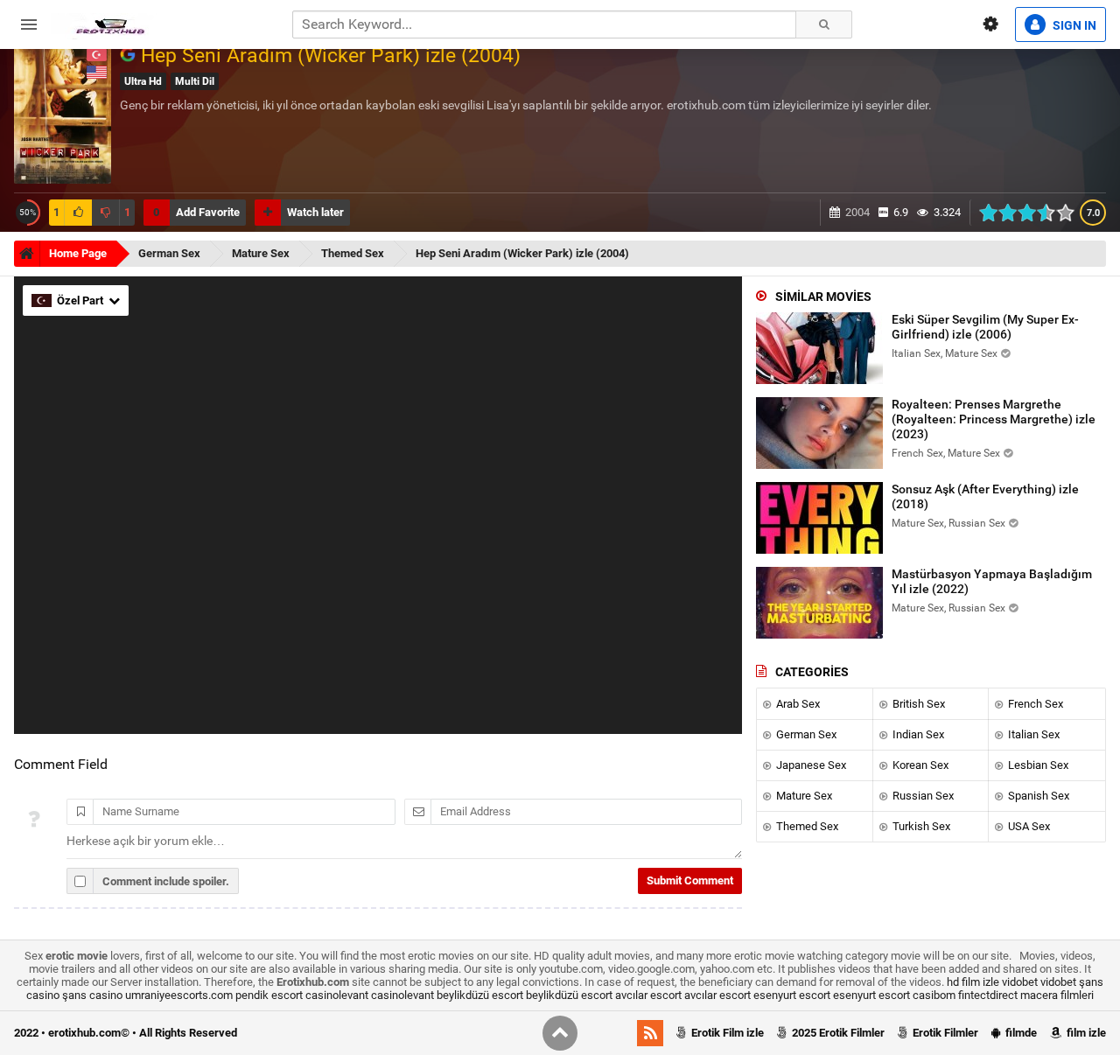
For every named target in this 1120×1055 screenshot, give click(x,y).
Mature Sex (803, 795)
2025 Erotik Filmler (837, 1032)
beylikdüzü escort (480, 995)
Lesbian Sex (1036, 765)
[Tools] (990, 24)
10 (1070, 212)
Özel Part (81, 300)
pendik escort (269, 995)
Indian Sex (917, 734)
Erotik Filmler (944, 1032)
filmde (1020, 1032)
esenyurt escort (791, 995)
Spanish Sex (1037, 795)
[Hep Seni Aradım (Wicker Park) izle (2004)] (130, 55)
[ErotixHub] (110, 24)
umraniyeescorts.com (179, 995)
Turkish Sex (920, 826)
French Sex (1034, 703)
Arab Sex (797, 703)
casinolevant (336, 995)
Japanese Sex (810, 765)
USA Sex (1027, 826)
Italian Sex (1032, 734)
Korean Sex (919, 765)
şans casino (92, 995)
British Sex (917, 703)
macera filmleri (1057, 995)
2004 (857, 212)
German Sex (805, 734)
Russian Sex (922, 795)
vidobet (1020, 982)
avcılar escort (648, 995)
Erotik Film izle (726, 1032)
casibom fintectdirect (965, 995)
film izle (1085, 1032)
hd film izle (973, 982)
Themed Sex (806, 826)
